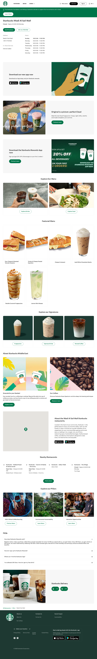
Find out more (57, 122)
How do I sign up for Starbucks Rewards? (16, 550)
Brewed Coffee (79, 343)
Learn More (8, 14)
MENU (25, 3)
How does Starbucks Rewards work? (14, 539)
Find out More (11, 523)
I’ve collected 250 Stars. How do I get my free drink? (19, 562)
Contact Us (38, 617)
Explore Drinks (25, 211)
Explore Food (71, 211)
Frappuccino (17, 343)
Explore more (9, 404)
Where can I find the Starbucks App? (14, 556)
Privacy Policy (17, 632)
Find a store (48, 481)
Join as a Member (23, 29)
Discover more (56, 401)
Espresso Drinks (48, 343)
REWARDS (17, 3)
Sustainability (58, 617)
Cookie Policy (45, 632)
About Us (19, 617)
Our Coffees (20, 620)
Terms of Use (26, 632)
